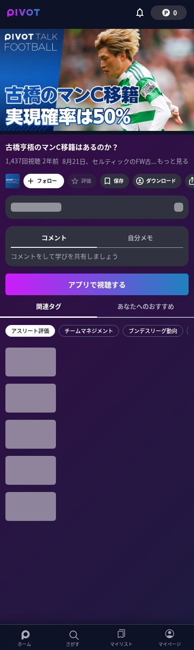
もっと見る (173, 160)
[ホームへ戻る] (23, 13)
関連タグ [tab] (48, 306)
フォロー (47, 180)
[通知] (139, 12)
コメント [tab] (54, 237)
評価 (86, 180)
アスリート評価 (30, 330)
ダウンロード (161, 180)
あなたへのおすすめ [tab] (145, 306)
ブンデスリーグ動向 (153, 330)
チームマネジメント (89, 330)
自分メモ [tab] (140, 237)
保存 (119, 180)
